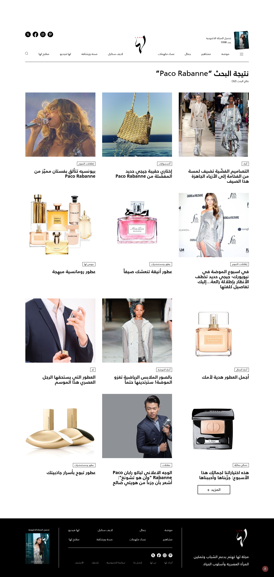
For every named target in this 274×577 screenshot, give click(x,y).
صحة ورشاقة (89, 54)
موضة (225, 54)
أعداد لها (168, 563)
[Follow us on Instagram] (43, 34)
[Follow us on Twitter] (27, 34)
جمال (188, 54)
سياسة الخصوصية (116, 563)
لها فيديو (65, 54)
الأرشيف (79, 563)
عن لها (153, 563)
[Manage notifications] (265, 569)
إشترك (95, 563)
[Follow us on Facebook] (159, 555)
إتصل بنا (137, 563)
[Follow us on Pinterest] (50, 34)
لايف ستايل (115, 54)
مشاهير (206, 54)
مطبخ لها (44, 54)
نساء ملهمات (166, 54)
